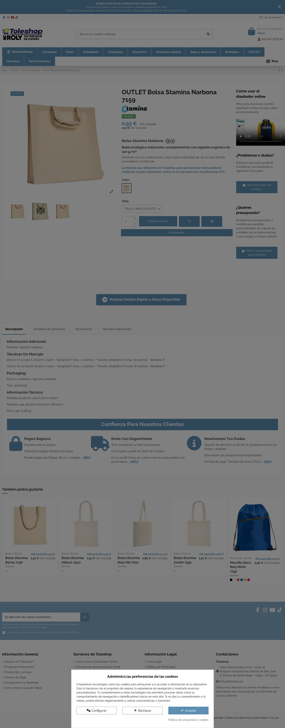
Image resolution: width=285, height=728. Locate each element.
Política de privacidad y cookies (188, 719)
